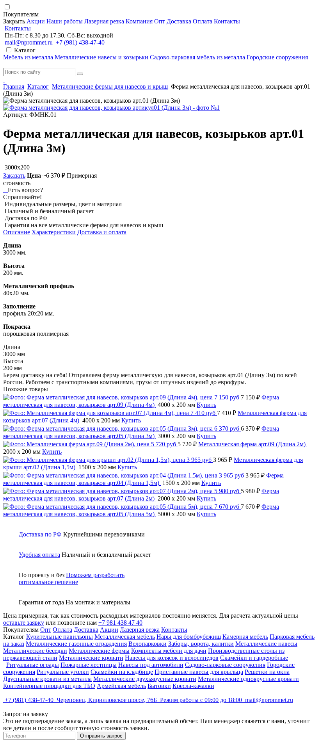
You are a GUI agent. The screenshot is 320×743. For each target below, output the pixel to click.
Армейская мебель (121, 685)
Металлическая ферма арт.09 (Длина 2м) (252, 444)
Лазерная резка (104, 21)
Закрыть (14, 21)
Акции (36, 21)
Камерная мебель (245, 636)
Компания (139, 21)
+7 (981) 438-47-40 (79, 42)
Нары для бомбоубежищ (188, 636)
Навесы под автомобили (150, 664)
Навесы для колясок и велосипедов (172, 657)
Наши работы (64, 21)
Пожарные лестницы (88, 664)
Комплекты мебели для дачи (168, 650)
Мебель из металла (28, 57)
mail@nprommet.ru (28, 42)
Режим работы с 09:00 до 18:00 (201, 700)
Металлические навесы (266, 643)
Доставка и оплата (101, 232)
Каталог (38, 86)
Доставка (179, 21)
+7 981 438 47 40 (120, 622)
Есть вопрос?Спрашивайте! (23, 193)
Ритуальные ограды (32, 664)
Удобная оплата (39, 554)
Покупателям (21, 14)
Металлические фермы (99, 650)
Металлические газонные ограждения (76, 643)
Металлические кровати (91, 657)
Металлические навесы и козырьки (101, 57)
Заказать (14, 175)
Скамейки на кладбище (122, 671)
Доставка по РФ (40, 534)
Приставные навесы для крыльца (199, 671)
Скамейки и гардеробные (254, 657)
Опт (159, 21)
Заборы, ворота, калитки (201, 643)
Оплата (202, 21)
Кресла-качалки (193, 685)
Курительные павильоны (59, 636)
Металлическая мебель (124, 636)
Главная (13, 86)
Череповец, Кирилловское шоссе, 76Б (106, 700)
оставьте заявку (23, 622)
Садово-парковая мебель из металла (197, 57)
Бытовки (159, 685)
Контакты (227, 21)
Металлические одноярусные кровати (248, 678)
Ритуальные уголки (63, 671)
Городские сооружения (277, 57)
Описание (16, 232)
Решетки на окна (267, 671)
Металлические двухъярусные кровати (144, 678)
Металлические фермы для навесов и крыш (110, 86)
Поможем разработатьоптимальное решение (71, 578)
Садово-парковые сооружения (225, 664)
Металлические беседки (35, 650)
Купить (206, 404)
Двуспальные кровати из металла (47, 678)
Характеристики (54, 232)
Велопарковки (147, 643)
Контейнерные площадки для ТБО (49, 685)
